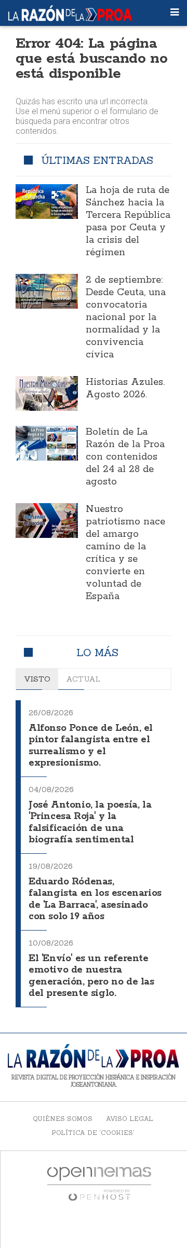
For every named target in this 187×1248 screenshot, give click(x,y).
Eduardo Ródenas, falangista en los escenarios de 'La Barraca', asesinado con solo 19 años (95, 899)
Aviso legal (129, 1118)
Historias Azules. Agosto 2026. (125, 388)
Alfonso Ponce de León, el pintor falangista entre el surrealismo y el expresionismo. (91, 746)
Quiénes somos (62, 1118)
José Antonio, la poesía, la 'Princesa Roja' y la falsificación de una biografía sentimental (90, 823)
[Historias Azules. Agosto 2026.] (47, 393)
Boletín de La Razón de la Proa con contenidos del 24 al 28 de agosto (125, 457)
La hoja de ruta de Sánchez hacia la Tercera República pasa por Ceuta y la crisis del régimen (128, 221)
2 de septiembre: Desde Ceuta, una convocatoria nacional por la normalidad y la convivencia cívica (126, 317)
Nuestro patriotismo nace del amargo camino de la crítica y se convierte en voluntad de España (125, 553)
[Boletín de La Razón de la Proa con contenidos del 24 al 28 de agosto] (47, 443)
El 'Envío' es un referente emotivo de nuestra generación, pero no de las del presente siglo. (91, 976)
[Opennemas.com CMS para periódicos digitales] (99, 1183)
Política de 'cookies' (93, 1132)
